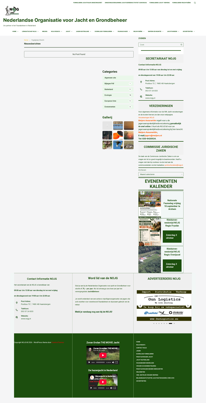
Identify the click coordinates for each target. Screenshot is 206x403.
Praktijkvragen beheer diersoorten (149, 369)
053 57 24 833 (151, 91)
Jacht (68, 31)
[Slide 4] (161, 323)
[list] (164, 305)
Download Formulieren (103, 31)
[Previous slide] (140, 305)
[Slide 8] (173, 323)
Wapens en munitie (154, 31)
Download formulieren (145, 354)
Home (14, 31)
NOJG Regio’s (55, 31)
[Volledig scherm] (117, 362)
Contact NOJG (141, 348)
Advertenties (188, 31)
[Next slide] (188, 305)
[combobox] (159, 45)
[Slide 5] (164, 323)
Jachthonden (172, 31)
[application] (102, 355)
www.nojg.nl (150, 98)
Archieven (142, 170)
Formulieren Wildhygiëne (181, 2)
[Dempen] (113, 362)
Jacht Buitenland (142, 360)
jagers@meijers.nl (153, 135)
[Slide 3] (159, 323)
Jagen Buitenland (82, 31)
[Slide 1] (154, 323)
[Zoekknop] (181, 45)
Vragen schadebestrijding (146, 366)
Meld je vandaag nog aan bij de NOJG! (93, 311)
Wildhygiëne (137, 31)
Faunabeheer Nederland (145, 363)
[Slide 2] (156, 323)
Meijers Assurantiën (147, 120)
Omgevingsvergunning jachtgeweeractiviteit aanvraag (126, 2)
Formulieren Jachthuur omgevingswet (87, 2)
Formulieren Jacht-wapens (159, 2)
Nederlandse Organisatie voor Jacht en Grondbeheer (65, 20)
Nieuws (44, 31)
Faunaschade (123, 31)
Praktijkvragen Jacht (144, 357)
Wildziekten (140, 372)
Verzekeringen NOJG (146, 118)
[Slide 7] (169, 323)
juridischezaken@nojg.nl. (174, 165)
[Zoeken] (195, 3)
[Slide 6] (166, 323)
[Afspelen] (89, 362)
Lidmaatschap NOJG (29, 31)
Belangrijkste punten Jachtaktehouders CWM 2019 (155, 378)
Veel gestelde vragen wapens (147, 375)
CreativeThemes (58, 342)
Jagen (138, 351)
